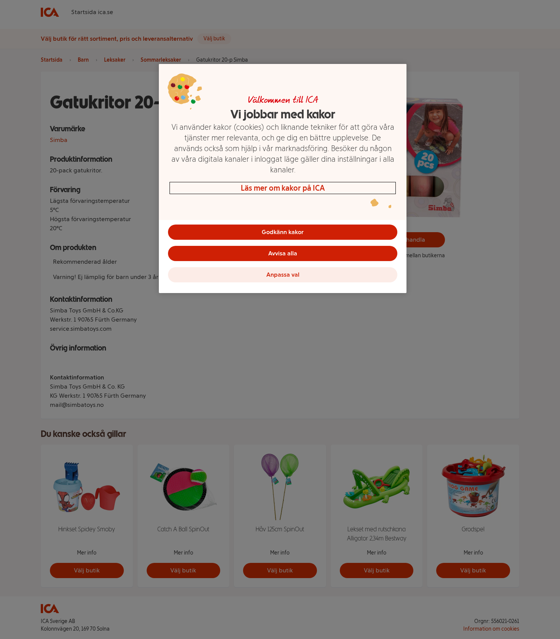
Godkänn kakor (283, 232)
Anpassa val (282, 274)
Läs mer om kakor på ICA (283, 188)
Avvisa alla (282, 253)
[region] (282, 178)
